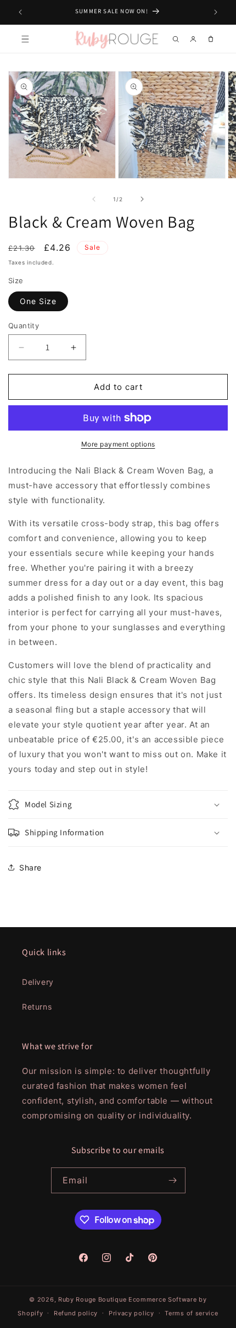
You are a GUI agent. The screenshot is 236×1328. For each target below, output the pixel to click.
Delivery (38, 982)
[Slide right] (142, 199)
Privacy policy (131, 1313)
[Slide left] (94, 199)
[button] (25, 39)
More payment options (118, 444)
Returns (37, 1006)
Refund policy (76, 1313)
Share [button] (30, 867)
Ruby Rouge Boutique (93, 1299)
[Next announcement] (216, 12)
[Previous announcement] (20, 12)
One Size (38, 301)
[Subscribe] (173, 1180)
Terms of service (191, 1313)
